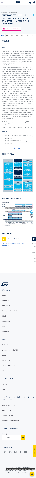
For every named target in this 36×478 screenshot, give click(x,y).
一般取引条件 (5, 331)
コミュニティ (5, 355)
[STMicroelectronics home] (18, 2)
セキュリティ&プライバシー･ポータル (12, 420)
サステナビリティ (6, 305)
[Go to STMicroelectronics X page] (5, 452)
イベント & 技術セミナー (8, 365)
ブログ (3, 326)
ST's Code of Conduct (8, 415)
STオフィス (5, 345)
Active (20, 15)
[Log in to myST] (34, 2)
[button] (2, 2)
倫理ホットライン (6, 410)
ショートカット (6, 384)
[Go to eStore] (30, 3)
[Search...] (4, 6)
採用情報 (4, 316)
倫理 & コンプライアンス (8, 405)
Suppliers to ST (6, 321)
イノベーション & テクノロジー (10, 311)
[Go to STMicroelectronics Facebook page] (20, 452)
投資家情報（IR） (6, 300)
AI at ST (4, 370)
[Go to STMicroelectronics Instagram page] (15, 452)
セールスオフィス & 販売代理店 (10, 350)
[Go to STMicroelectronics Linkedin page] (10, 452)
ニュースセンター (6, 360)
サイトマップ (5, 389)
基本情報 (4, 295)
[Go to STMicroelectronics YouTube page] (25, 452)
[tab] (2, 35)
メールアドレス (5, 434)
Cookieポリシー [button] (25, 472)
